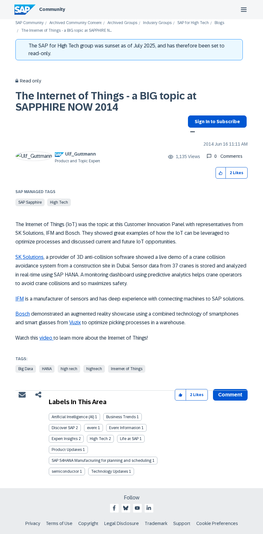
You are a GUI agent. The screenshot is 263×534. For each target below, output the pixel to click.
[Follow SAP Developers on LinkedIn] (148, 508)
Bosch (22, 314)
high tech (69, 369)
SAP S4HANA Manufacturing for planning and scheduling (101, 460)
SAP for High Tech (193, 23)
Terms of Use (59, 523)
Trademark (156, 523)
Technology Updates (109, 471)
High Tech (59, 202)
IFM (19, 298)
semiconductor (65, 471)
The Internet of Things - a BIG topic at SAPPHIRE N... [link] (66, 31)
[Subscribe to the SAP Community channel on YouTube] (137, 508)
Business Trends (121, 417)
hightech (94, 369)
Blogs (219, 23)
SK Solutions (29, 257)
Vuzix (75, 322)
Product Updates (67, 449)
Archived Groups (122, 23)
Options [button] (191, 132)
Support (182, 523)
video (46, 338)
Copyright (88, 523)
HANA (47, 369)
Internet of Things (126, 369)
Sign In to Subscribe (217, 121)
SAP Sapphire (30, 202)
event (92, 428)
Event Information (124, 428)
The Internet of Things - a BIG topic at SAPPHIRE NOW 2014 (106, 101)
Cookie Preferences (217, 523)
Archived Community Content (75, 23)
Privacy (32, 523)
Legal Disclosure (121, 523)
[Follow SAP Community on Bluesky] (125, 508)
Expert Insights (65, 439)
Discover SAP (63, 428)
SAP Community (29, 23)
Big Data (25, 369)
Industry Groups (157, 23)
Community (52, 9)
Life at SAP (129, 439)
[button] (221, 173)
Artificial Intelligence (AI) (73, 417)
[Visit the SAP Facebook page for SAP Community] (114, 508)
